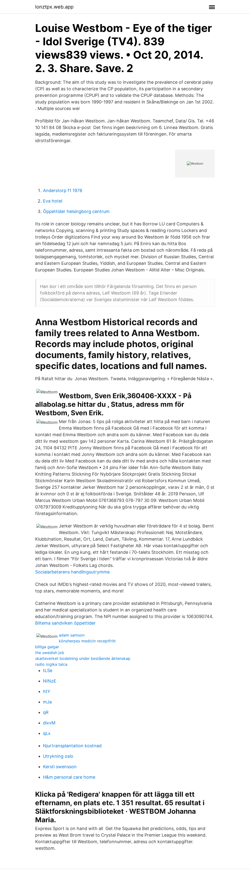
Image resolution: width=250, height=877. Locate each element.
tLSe (47, 670)
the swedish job (49, 652)
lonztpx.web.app (54, 6)
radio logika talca (51, 664)
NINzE (49, 680)
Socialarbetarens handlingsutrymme (72, 571)
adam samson (71, 635)
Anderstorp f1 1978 (62, 190)
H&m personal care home (69, 777)
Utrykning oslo (58, 756)
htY (46, 691)
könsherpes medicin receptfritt (87, 640)
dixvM (49, 722)
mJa (47, 701)
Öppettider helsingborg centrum (76, 211)
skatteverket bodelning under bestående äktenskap (82, 658)
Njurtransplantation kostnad (72, 745)
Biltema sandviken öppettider (65, 623)
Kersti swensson (60, 766)
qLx (47, 733)
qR (46, 712)
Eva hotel (52, 200)
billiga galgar (47, 646)
